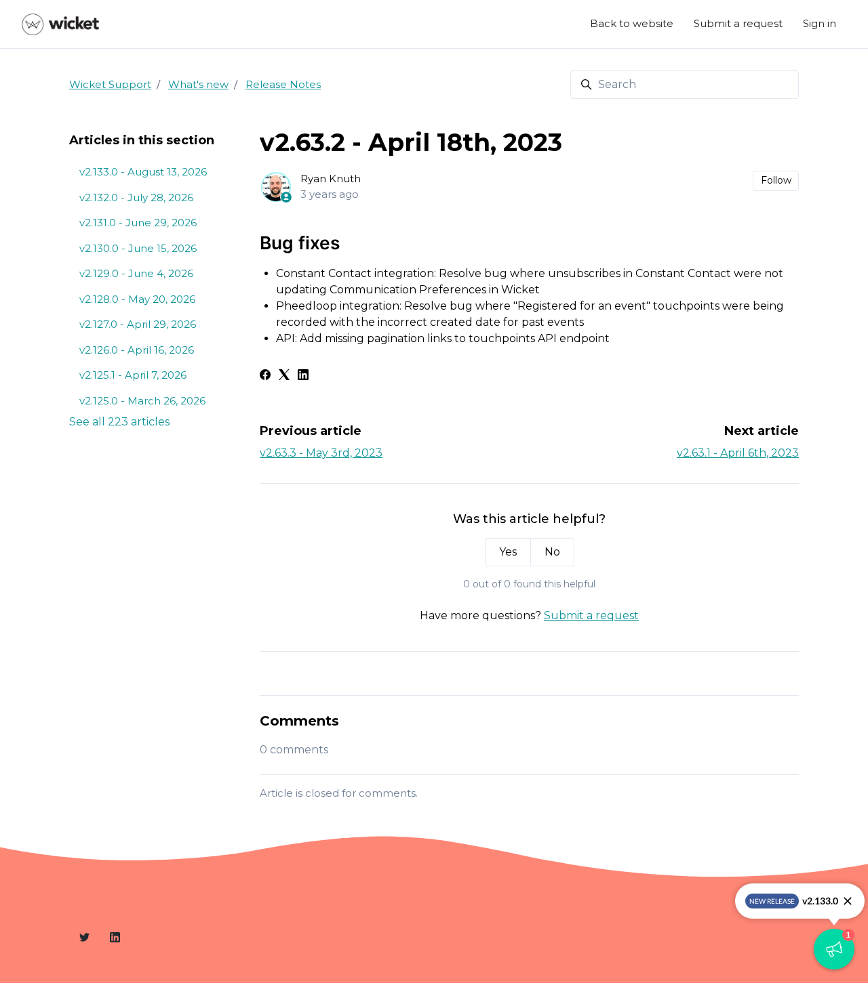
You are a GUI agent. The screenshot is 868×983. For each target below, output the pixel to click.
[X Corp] (284, 376)
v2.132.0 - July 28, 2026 (136, 197)
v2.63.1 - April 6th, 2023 (738, 452)
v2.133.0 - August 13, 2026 (143, 171)
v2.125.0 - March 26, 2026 (142, 400)
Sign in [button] (819, 23)
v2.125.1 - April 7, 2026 (132, 375)
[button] (834, 949)
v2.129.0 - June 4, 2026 (136, 273)
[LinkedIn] (303, 376)
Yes (508, 551)
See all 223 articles (119, 421)
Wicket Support (110, 84)
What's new (198, 84)
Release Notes (283, 84)
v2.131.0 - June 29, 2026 (138, 222)
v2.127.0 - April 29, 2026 (137, 324)
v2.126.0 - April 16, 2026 (136, 349)
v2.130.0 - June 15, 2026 (138, 248)
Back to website (631, 23)
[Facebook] (265, 376)
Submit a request (738, 23)
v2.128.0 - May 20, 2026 (137, 299)
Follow (776, 180)
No (552, 551)
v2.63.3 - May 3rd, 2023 (321, 452)
